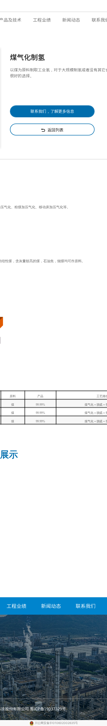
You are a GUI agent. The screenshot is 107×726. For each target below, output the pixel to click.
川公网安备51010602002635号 (56, 723)
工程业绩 (42, 20)
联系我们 (86, 605)
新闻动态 (71, 20)
